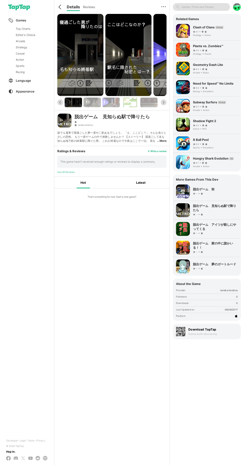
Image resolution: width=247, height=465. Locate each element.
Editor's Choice (25, 35)
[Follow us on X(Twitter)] (23, 458)
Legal (23, 440)
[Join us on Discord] (16, 458)
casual (20, 53)
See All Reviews (66, 172)
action (20, 59)
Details (73, 7)
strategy (21, 47)
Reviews (89, 7)
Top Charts (23, 28)
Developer (12, 440)
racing (20, 72)
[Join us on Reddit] (38, 458)
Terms (31, 440)
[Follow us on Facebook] (8, 458)
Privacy (40, 440)
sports (20, 65)
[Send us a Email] (45, 458)
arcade (20, 41)
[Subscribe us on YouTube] (30, 458)
